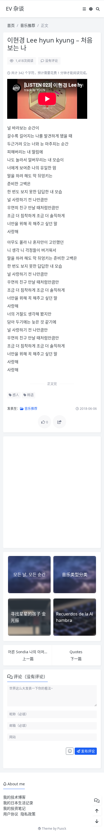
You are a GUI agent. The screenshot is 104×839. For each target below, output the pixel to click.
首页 (11, 25)
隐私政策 (28, 813)
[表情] (70, 751)
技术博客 (18, 797)
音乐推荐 (27, 25)
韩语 (30, 395)
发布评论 (87, 751)
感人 (15, 395)
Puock (61, 828)
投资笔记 (18, 808)
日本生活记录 (22, 802)
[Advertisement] (52, 492)
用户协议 (10, 813)
